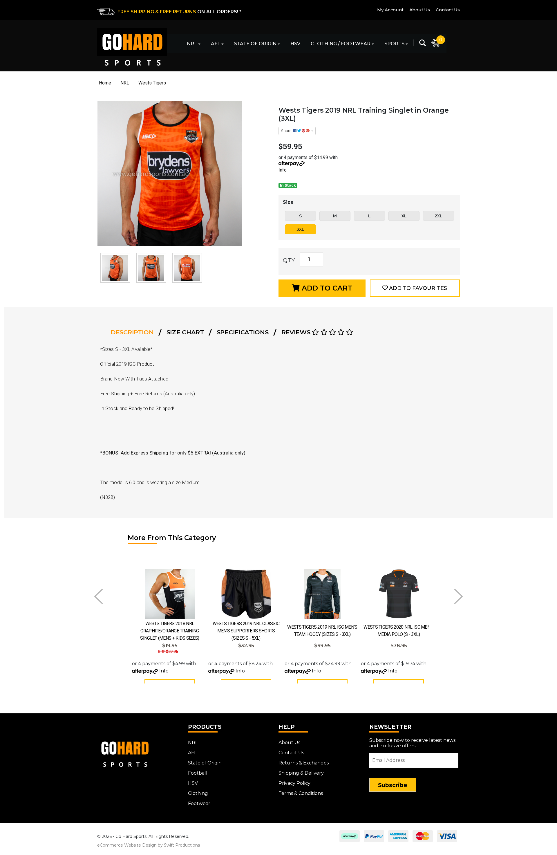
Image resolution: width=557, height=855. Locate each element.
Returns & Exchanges (303, 763)
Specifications (243, 332)
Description (132, 332)
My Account (390, 9)
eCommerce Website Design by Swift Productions (148, 845)
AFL (215, 43)
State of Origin (255, 43)
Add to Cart (326, 288)
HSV (295, 43)
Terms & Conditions (300, 793)
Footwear (199, 803)
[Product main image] (185, 173)
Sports (394, 43)
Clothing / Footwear (340, 43)
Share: (287, 131)
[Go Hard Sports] (132, 47)
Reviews (296, 332)
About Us (419, 9)
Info (282, 170)
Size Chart (185, 332)
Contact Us (448, 9)
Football (197, 773)
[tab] (134, 332)
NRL (192, 43)
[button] (415, 288)
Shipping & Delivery (301, 773)
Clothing (198, 793)
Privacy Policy (294, 783)
